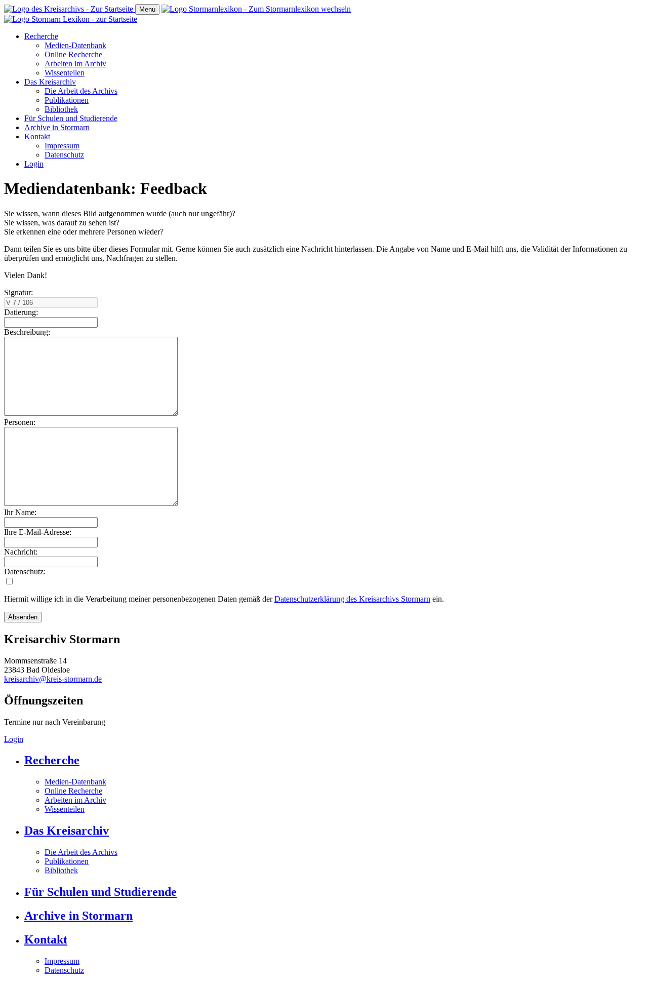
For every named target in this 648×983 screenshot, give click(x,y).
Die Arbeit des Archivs (81, 91)
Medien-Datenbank (75, 45)
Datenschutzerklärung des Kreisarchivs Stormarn (352, 599)
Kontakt (37, 136)
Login (34, 164)
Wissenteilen (65, 72)
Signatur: (18, 292)
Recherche (41, 36)
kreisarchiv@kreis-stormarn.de (53, 679)
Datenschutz (64, 154)
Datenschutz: (25, 571)
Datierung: (21, 312)
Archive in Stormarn (57, 127)
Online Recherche (73, 54)
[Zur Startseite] (69, 9)
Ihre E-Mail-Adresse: (37, 532)
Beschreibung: (27, 332)
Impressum (62, 145)
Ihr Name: (20, 512)
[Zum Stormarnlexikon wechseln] (256, 9)
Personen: (19, 422)
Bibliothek (61, 109)
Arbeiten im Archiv (75, 63)
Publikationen (67, 100)
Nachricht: (20, 551)
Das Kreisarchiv (50, 81)
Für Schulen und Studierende (70, 118)
